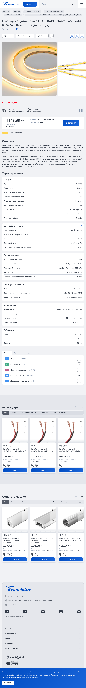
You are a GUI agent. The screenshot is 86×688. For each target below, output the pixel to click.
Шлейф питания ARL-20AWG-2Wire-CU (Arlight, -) (42, 450)
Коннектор (44, 413)
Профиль (14, 502)
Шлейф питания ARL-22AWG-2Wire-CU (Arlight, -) (70, 450)
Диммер (25, 502)
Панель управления (68, 502)
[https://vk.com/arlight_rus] (7, 611)
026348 (7, 445)
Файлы (7, 353)
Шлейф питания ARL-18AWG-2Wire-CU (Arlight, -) (14, 450)
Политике (12, 677)
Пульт (55, 502)
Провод (13, 413)
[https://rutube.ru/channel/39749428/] (61, 611)
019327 (7, 535)
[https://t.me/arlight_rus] (43, 611)
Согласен (8, 683)
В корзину (71, 123)
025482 (63, 535)
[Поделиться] (52, 36)
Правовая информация (14, 616)
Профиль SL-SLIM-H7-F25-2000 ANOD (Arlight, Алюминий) (42, 540)
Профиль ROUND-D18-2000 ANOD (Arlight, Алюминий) (70, 539)
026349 (35, 445)
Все (5, 413)
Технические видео (22, 353)
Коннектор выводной (28, 413)
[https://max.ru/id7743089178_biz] (79, 611)
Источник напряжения (40, 502)
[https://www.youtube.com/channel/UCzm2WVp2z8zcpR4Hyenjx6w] (25, 611)
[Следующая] (81, 407)
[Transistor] (10, 4)
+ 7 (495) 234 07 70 (15, 596)
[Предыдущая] (76, 407)
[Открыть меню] (82, 4)
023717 (34, 535)
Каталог (30, 4)
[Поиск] (73, 4)
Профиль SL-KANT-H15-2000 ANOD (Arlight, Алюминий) (13, 540)
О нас (7, 638)
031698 (63, 445)
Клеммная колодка (59, 413)
